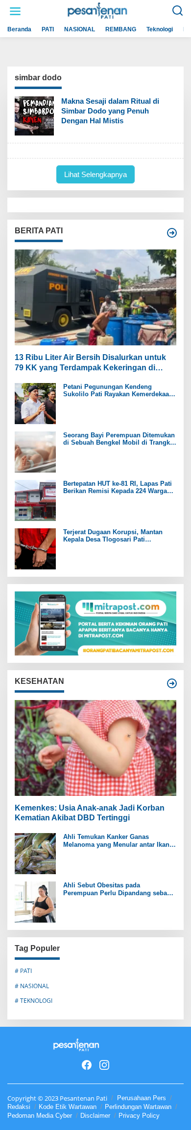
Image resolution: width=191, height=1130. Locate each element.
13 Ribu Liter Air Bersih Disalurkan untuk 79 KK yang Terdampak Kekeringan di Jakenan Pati (90, 363)
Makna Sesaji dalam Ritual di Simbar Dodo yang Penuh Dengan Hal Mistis (110, 111)
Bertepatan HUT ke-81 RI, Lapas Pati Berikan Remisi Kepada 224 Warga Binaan (117, 487)
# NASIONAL (32, 986)
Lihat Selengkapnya (95, 174)
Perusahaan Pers (141, 1098)
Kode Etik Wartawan (67, 1106)
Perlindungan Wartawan (138, 1106)
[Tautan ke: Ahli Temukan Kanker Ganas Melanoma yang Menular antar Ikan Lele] (35, 853)
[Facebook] (86, 1065)
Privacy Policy (139, 1115)
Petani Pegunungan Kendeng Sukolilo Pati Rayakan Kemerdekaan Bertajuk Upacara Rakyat (118, 390)
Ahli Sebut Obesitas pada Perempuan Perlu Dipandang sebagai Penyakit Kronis (119, 889)
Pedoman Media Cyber (39, 1115)
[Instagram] (104, 1065)
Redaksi (18, 1106)
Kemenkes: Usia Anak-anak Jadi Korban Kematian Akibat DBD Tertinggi (90, 813)
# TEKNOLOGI (33, 1000)
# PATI (23, 971)
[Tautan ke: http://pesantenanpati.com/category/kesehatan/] (172, 683)
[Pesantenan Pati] (98, 10)
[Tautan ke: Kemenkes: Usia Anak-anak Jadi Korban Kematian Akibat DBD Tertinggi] (95, 748)
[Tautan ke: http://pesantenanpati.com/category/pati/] (172, 233)
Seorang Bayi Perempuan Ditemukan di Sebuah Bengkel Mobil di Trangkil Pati (119, 439)
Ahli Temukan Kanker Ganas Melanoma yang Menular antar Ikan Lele (116, 840)
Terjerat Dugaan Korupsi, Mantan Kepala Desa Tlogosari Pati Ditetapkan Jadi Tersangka (113, 535)
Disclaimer (95, 1115)
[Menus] (15, 11)
